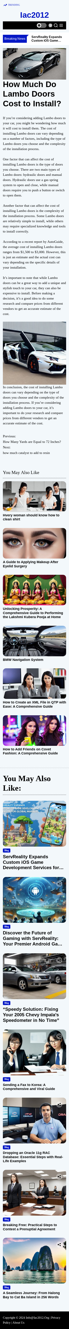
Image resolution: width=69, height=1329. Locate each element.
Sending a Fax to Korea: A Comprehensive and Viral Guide (29, 1087)
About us (18, 1322)
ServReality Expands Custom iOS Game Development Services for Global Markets (31, 865)
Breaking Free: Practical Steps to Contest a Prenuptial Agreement (30, 1227)
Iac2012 (34, 14)
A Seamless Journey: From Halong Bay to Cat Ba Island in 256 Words (31, 1295)
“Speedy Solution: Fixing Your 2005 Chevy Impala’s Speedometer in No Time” (31, 1015)
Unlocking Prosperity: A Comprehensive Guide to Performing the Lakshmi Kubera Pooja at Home (33, 613)
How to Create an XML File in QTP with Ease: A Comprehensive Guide (34, 704)
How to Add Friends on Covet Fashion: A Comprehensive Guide (30, 751)
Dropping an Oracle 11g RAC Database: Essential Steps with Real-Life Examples (33, 1157)
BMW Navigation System (23, 660)
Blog (6, 850)
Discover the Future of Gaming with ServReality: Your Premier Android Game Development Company (33, 941)
